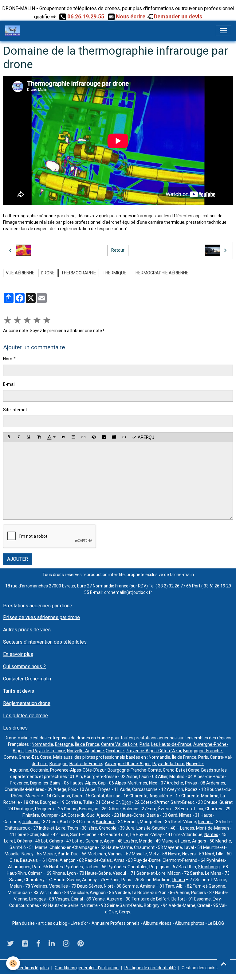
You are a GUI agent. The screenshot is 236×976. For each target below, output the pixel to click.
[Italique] (19, 437)
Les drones (15, 728)
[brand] (13, 30)
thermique (114, 272)
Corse (45, 757)
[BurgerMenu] (223, 30)
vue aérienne (20, 272)
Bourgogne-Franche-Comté (134, 770)
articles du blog (52, 923)
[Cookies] (13, 963)
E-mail (9, 384)
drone (48, 272)
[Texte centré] (73, 437)
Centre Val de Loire (119, 744)
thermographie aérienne (160, 272)
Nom (7, 358)
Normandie (42, 744)
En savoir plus (18, 654)
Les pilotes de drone (25, 715)
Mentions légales (32, 967)
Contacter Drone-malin (27, 679)
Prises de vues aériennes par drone (41, 617)
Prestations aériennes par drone (37, 606)
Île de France (87, 744)
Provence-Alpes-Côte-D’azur (78, 770)
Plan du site (23, 923)
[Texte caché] (93, 437)
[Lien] (83, 437)
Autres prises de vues (27, 630)
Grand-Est (28, 757)
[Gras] (8, 437)
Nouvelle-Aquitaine (85, 750)
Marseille (34, 795)
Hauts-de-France (85, 763)
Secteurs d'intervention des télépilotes (45, 642)
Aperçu (145, 437)
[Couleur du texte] (51, 437)
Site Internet (15, 409)
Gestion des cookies (201, 967)
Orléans (24, 841)
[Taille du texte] (39, 437)
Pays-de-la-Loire (168, 763)
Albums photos (189, 923)
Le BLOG (216, 923)
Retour (117, 250)
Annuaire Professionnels (116, 923)
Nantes (211, 834)
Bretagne (64, 744)
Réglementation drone (26, 703)
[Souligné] (29, 437)
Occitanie (115, 750)
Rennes (205, 821)
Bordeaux (105, 821)
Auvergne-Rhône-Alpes (128, 763)
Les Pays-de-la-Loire (45, 750)
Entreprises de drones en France (79, 737)
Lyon (71, 873)
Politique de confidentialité (150, 967)
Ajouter (17, 559)
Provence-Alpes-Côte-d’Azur (153, 750)
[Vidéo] (114, 437)
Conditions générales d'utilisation (87, 967)
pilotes (88, 757)
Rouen (178, 879)
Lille (219, 853)
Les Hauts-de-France (171, 744)
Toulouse (31, 821)
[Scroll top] (223, 963)
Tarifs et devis (18, 691)
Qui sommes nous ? (24, 666)
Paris (144, 744)
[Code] (124, 437)
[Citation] (63, 437)
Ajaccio (103, 815)
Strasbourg (209, 866)
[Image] (104, 437)
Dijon (126, 802)
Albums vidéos (157, 923)
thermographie (78, 272)
